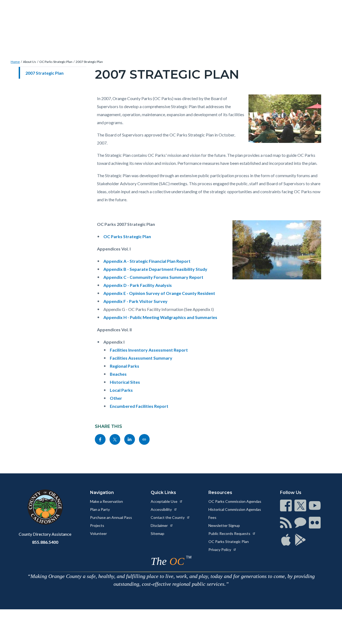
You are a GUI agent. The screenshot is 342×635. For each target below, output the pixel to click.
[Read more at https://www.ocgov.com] (45, 507)
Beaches (118, 374)
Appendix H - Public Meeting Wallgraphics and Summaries (160, 317)
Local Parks (121, 390)
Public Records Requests (229, 533)
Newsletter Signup (224, 525)
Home (15, 62)
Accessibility (162, 509)
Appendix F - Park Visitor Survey (135, 301)
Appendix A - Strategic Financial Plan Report (147, 261)
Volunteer (98, 533)
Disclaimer (160, 525)
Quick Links (163, 492)
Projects (97, 525)
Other (116, 398)
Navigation (102, 492)
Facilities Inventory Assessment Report (149, 349)
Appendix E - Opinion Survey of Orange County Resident (159, 293)
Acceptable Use (164, 501)
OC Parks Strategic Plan (55, 62)
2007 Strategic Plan (89, 62)
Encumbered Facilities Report (139, 406)
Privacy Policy (220, 549)
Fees (212, 517)
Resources (220, 492)
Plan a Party (100, 509)
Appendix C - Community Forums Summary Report (153, 277)
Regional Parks (124, 365)
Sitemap (157, 533)
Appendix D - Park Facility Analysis (137, 285)
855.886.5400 (45, 542)
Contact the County (168, 517)
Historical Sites (125, 382)
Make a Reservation (106, 501)
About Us (29, 62)
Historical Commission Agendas (234, 509)
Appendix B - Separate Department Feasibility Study (155, 269)
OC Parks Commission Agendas (234, 501)
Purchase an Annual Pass (111, 517)
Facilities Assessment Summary (141, 357)
